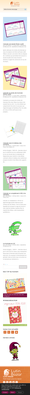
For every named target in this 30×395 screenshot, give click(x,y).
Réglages (20, 392)
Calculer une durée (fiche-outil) (13, 44)
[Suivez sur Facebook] (4, 382)
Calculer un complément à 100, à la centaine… (14, 194)
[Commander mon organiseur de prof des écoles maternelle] (15, 314)
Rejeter (12, 392)
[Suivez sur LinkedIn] (10, 382)
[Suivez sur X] (17, 382)
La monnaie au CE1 (9, 243)
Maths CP (11, 147)
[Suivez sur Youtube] (13, 382)
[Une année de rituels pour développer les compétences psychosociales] (15, 285)
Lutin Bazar (8, 45)
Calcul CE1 (23, 145)
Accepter (5, 392)
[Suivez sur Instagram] (7, 382)
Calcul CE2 (6, 147)
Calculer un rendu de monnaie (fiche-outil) (13, 93)
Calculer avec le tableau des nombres (12, 143)
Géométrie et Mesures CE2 (19, 46)
